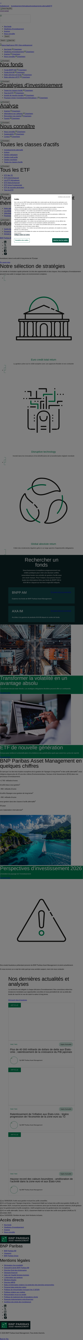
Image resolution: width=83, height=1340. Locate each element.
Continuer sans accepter (64, 196)
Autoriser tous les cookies (60, 240)
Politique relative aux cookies (22, 234)
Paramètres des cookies (22, 240)
